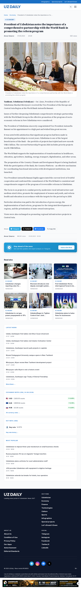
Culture (44, 511)
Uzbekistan (46, 498)
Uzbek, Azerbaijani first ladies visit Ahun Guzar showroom (27, 334)
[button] (71, 7)
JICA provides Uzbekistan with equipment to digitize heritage (28, 468)
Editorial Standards (11, 551)
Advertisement (10, 548)
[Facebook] (43, 564)
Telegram (16, 229)
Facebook (40, 229)
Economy (13, 15)
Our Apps (8, 544)
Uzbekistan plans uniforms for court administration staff (27, 461)
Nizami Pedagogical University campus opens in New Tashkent (29, 355)
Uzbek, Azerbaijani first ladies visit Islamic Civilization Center (28, 341)
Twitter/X (28, 229)
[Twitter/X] (49, 564)
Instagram (46, 537)
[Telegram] (32, 564)
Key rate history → (12, 432)
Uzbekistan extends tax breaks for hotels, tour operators (27, 475)
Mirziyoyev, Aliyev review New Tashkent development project (28, 362)
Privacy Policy (9, 541)
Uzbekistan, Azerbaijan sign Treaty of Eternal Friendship (27, 377)
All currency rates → (13, 412)
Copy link (52, 229)
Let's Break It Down (70, 2)
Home (6, 15)
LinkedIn (45, 548)
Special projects (57, 2)
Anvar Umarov (9, 36)
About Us (7, 534)
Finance (45, 504)
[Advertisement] (40, 583)
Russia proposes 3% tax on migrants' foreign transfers (26, 454)
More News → (10, 384)
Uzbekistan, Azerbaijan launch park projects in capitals (26, 348)
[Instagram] (37, 564)
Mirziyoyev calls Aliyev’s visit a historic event (22, 370)
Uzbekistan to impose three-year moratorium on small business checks (32, 447)
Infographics (45, 2)
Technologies (47, 508)
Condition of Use (11, 537)
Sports (44, 515)
